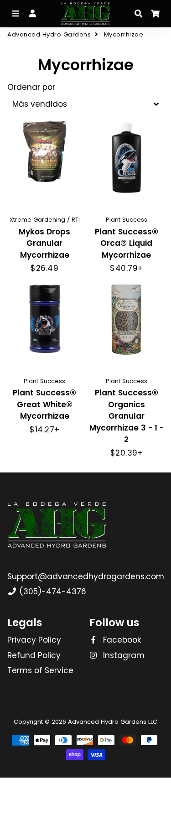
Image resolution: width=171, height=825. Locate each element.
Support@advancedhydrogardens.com (85, 576)
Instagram (123, 655)
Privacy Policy (34, 639)
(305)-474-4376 (51, 591)
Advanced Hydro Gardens (49, 34)
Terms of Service (40, 670)
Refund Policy (34, 655)
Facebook (121, 639)
